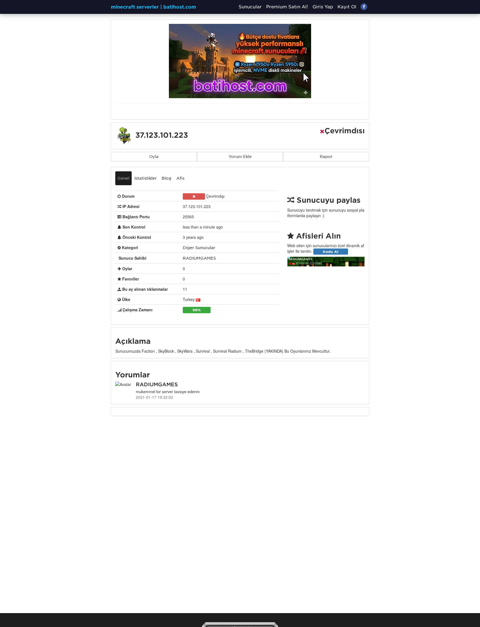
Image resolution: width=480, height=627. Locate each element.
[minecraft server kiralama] (240, 61)
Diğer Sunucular (199, 247)
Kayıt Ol (347, 6)
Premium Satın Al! (287, 6)
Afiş (180, 178)
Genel (123, 178)
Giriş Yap (322, 6)
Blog (166, 178)
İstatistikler (145, 178)
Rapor (326, 156)
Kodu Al (330, 251)
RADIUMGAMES (199, 258)
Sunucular (250, 6)
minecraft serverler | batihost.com (153, 7)
